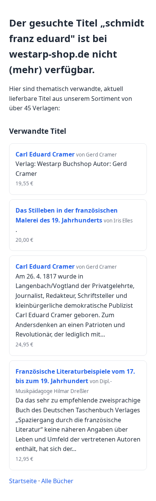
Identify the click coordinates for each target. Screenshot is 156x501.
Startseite (23, 481)
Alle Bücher (57, 481)
